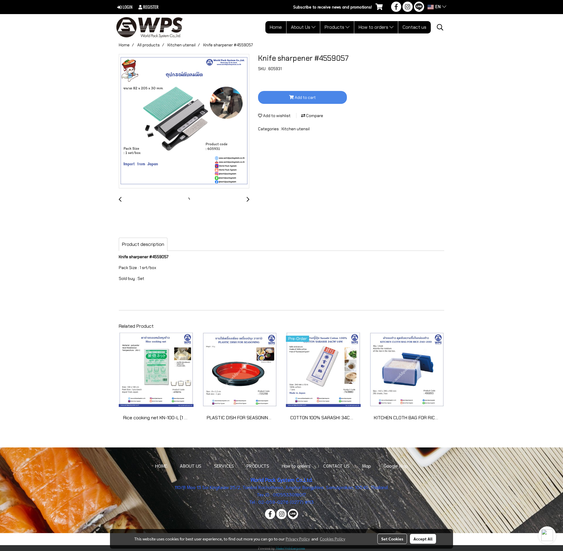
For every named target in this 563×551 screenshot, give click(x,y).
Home (276, 27)
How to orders (374, 27)
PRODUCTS (258, 465)
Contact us (414, 27)
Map (366, 465)
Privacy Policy (298, 538)
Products (335, 27)
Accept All (423, 538)
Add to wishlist (276, 115)
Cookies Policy (332, 538)
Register (150, 7)
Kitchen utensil (296, 128)
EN (438, 7)
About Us (301, 27)
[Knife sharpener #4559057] (184, 121)
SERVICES (224, 465)
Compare (314, 115)
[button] (440, 27)
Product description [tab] (143, 244)
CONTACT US (336, 465)
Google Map (396, 465)
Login (127, 7)
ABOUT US (190, 465)
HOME (161, 465)
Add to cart (305, 97)
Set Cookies (392, 538)
